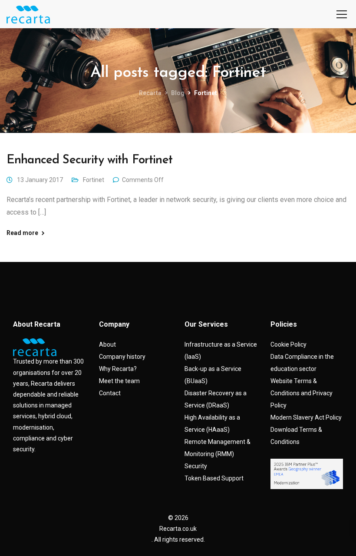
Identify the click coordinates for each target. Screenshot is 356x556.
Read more (22, 233)
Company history (122, 356)
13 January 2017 (40, 179)
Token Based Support (214, 478)
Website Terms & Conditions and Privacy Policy (301, 393)
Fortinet (93, 179)
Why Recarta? (118, 368)
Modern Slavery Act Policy (306, 417)
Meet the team (119, 380)
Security (196, 466)
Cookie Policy (288, 344)
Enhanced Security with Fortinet (89, 160)
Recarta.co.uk (178, 528)
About (107, 344)
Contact (110, 393)
